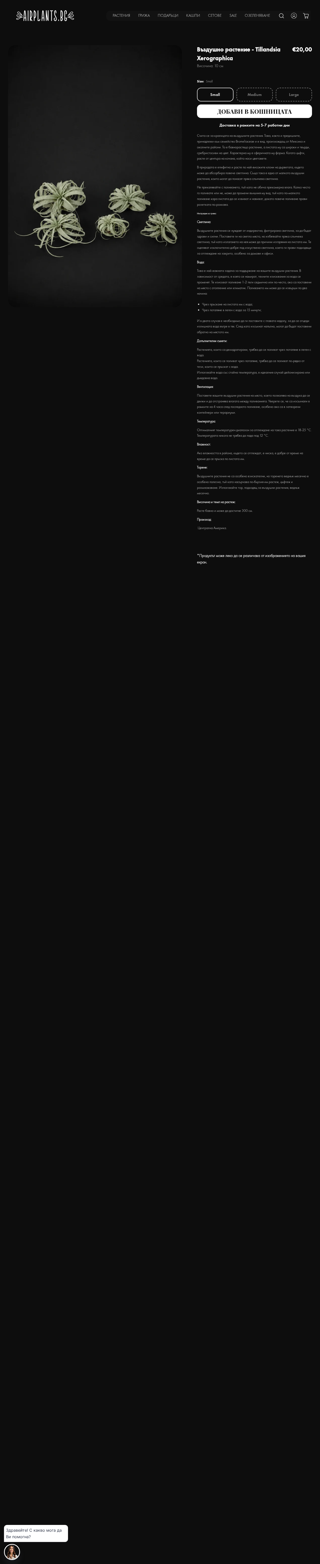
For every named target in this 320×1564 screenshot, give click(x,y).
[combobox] (281, 15)
